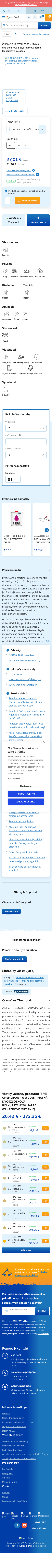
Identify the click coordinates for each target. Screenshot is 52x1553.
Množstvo (10, 473)
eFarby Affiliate (39, 1528)
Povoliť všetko (26, 794)
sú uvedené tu (43, 1333)
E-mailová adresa (18, 1309)
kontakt (41, 10)
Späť (8, 34)
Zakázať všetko (25, 802)
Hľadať (44, 25)
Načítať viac (26, 1250)
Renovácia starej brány (21, 821)
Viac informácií (14, 778)
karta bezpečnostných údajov (25, 679)
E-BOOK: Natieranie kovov (23, 655)
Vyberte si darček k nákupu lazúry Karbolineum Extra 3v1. (31, 3)
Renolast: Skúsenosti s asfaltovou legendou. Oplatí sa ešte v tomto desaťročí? (27, 714)
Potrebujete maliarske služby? (25, 660)
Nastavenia (25, 786)
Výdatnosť (10, 422)
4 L (19, 145)
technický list (16, 674)
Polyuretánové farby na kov (29, 977)
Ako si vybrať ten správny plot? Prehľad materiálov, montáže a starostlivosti (25, 736)
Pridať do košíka (29, 200)
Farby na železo (12, 980)
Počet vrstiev (11, 435)
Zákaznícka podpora (14, 11)
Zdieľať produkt (16, 111)
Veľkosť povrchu (13, 448)
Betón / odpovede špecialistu (24, 852)
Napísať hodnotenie (14, 959)
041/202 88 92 (17, 1379)
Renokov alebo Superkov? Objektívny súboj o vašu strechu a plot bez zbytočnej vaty (27, 702)
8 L (26, 145)
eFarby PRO (40, 1522)
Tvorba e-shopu (26, 1545)
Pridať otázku (11, 911)
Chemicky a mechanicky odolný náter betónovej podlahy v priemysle (25, 843)
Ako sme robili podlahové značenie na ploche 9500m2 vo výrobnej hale (25, 830)
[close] (43, 741)
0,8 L (11, 145)
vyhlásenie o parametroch (23, 684)
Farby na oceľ (27, 980)
